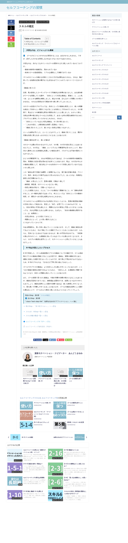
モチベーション (97, 107)
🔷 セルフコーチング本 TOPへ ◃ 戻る (36, 321)
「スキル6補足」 (45, 295)
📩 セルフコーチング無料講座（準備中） (38, 326)
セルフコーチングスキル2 (100, 74)
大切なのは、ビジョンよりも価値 (37, 41)
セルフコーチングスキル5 (100, 88)
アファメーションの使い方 (100, 27)
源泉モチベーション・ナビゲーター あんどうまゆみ (59, 353)
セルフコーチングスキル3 (100, 79)
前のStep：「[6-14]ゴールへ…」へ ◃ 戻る (40, 306)
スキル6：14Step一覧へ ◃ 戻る (37, 312)
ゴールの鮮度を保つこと (99, 38)
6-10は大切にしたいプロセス (36, 44)
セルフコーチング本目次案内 (101, 103)
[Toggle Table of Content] (46, 38)
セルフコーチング (97, 60)
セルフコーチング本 (43, 22)
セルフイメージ (97, 55)
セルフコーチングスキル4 (100, 84)
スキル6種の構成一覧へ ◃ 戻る (37, 316)
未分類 (94, 112)
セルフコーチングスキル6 (27, 22)
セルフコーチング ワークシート (102, 65)
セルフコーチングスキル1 (100, 70)
